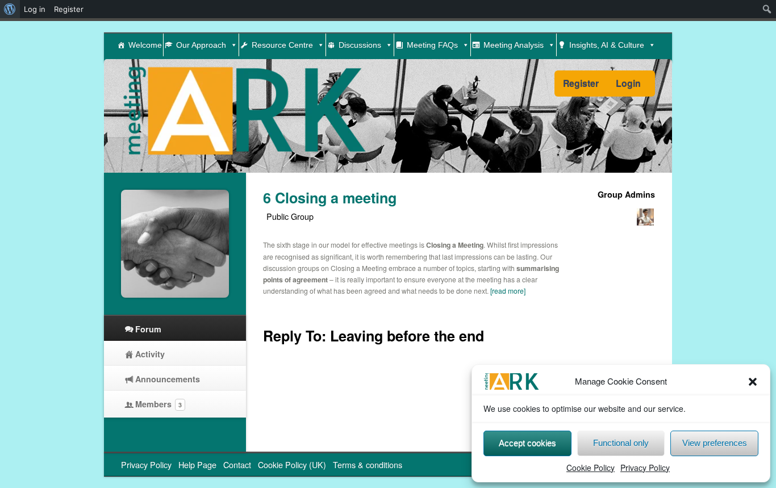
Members (158, 404)
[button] (752, 381)
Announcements (167, 379)
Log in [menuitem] (34, 9)
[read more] (507, 290)
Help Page (197, 464)
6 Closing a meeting (330, 197)
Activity (150, 354)
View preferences (714, 443)
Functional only (621, 443)
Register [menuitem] (69, 9)
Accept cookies (527, 443)
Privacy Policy (645, 467)
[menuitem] (10, 9)
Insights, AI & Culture (606, 44)
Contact (237, 464)
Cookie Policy (590, 467)
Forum (148, 329)
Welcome (145, 44)
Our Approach (201, 44)
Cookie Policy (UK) (292, 464)
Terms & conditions (367, 464)
